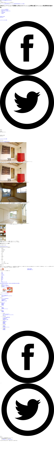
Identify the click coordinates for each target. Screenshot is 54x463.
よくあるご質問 (3, 299)
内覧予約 (19, 3)
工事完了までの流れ (4, 300)
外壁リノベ (2, 296)
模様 (2, 279)
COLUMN (4, 324)
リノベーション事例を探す (5, 298)
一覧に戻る (9, 283)
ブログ (4, 325)
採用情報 (2, 311)
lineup (4, 313)
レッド (2, 275)
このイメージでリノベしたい (4, 246)
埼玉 (2, 277)
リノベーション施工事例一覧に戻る (4, 141)
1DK (2, 272)
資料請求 (8, 3)
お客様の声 (4, 318)
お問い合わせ (4, 321)
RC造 (2, 273)
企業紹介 (2, 310)
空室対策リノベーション (4, 308)
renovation (4, 316)
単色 (2, 276)
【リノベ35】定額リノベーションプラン (6, 295)
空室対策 (4, 326)
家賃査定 (2, 304)
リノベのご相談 (22, 3)
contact (4, 320)
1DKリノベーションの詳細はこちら (5, 270)
